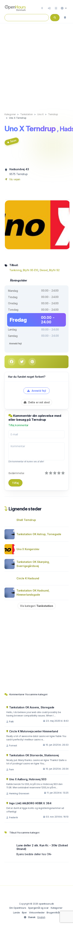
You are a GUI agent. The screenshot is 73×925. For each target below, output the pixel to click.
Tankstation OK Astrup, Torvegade (38, 534)
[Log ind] (49, 8)
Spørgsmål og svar (38, 907)
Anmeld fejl (15, 343)
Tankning (15, 270)
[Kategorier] (56, 8)
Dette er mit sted (39, 402)
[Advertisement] (36, 64)
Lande (16, 912)
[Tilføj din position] (65, 17)
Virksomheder (37, 912)
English (41, 917)
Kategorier (56, 907)
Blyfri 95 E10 (30, 270)
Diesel (44, 270)
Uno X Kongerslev (27, 549)
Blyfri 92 (54, 270)
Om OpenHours (17, 907)
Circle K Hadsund (27, 578)
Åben (13, 141)
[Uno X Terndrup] (37, 224)
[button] (64, 8)
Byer (24, 912)
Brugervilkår (53, 912)
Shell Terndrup (26, 519)
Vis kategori (36, 605)
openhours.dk (46, 903)
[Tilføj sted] (42, 8)
